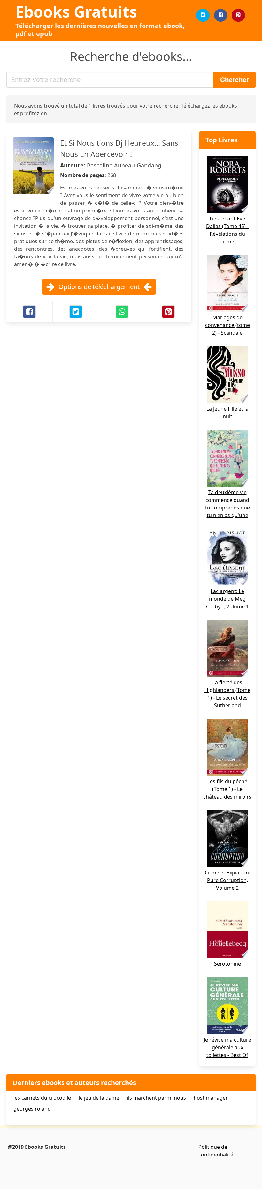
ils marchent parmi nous (156, 1097)
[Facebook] (220, 15)
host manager (211, 1097)
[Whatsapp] (122, 311)
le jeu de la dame (99, 1097)
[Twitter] (203, 15)
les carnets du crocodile (42, 1097)
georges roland (32, 1108)
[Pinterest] (238, 15)
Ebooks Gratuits (76, 11)
